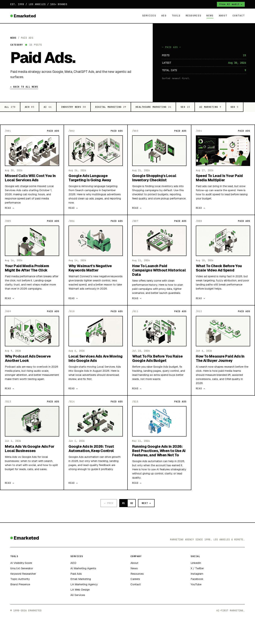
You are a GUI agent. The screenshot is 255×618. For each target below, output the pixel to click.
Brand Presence (20, 584)
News (209, 15)
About (223, 15)
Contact (239, 15)
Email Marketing (80, 579)
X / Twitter (197, 568)
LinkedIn (196, 563)
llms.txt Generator (21, 568)
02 (131, 503)
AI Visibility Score (21, 563)
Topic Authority (20, 579)
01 (123, 503)
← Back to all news (24, 86)
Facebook (197, 579)
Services (149, 15)
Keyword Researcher (23, 573)
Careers (135, 579)
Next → (146, 503)
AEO (164, 15)
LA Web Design (80, 589)
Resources (193, 15)
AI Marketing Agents (83, 568)
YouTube (196, 584)
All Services (77, 595)
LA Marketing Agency (84, 584)
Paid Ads (76, 573)
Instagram (197, 573)
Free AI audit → (230, 4)
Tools (176, 15)
